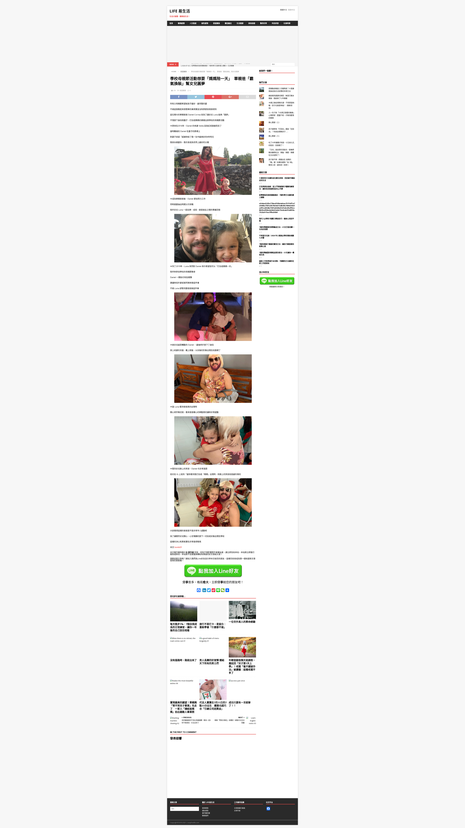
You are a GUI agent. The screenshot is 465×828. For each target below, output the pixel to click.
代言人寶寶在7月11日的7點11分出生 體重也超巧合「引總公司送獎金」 (213, 705)
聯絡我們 (205, 815)
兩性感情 (204, 23)
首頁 (171, 23)
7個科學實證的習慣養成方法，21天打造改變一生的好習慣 (276, 228)
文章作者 (237, 810)
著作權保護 (206, 813)
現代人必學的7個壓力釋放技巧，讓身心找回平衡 (276, 219)
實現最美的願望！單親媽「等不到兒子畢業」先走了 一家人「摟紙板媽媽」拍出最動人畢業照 (183, 707)
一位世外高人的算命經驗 (242, 621)
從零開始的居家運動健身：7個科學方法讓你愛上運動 (276, 196)
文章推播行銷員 (239, 808)
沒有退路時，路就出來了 (183, 660)
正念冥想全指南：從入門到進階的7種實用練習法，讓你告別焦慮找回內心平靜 (276, 187)
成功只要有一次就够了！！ (240, 704)
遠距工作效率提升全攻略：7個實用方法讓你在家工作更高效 (276, 262)
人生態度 (193, 23)
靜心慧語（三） (274, 122)
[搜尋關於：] (283, 64)
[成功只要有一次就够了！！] (242, 689)
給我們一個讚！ (266, 70)
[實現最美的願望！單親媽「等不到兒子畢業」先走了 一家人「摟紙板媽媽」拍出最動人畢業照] (183, 689)
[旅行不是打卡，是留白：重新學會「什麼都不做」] (213, 611)
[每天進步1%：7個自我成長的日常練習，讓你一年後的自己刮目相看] (183, 611)
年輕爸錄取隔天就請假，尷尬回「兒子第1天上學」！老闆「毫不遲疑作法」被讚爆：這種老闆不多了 (242, 666)
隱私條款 (205, 810)
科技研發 (275, 23)
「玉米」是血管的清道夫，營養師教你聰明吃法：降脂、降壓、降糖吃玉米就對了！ (281, 152)
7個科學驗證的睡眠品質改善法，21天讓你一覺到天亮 (276, 253)
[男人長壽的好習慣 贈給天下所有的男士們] (213, 647)
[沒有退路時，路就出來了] (183, 647)
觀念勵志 (228, 23)
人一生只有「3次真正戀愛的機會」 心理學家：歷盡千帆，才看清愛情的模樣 (282, 115)
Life (174, 90)
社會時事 (287, 23)
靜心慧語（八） (274, 136)
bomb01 (178, 547)
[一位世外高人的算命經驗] (242, 610)
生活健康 (240, 23)
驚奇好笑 (263, 23)
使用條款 (205, 808)
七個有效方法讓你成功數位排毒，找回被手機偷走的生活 (277, 179)
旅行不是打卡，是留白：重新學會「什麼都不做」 (212, 625)
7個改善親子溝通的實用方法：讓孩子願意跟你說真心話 (276, 245)
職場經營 (181, 23)
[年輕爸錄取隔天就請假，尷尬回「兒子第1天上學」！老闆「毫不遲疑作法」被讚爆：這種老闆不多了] (242, 647)
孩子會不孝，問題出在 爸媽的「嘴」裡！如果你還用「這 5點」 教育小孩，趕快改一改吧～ (281, 162)
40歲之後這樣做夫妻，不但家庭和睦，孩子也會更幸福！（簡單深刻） (281, 105)
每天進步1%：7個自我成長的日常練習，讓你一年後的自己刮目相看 (183, 627)
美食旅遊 (251, 23)
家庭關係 (216, 23)
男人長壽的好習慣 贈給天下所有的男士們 (211, 662)
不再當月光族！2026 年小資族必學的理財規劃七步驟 (276, 236)
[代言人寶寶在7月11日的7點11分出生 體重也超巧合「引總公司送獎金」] (213, 689)
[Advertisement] (232, 44)
